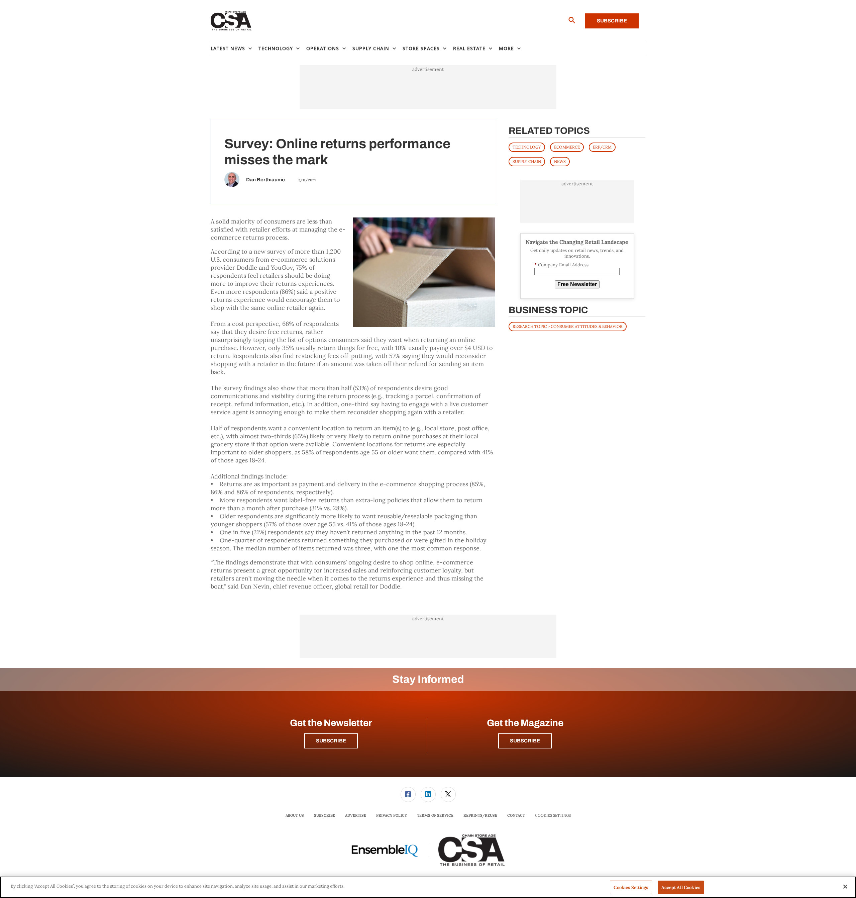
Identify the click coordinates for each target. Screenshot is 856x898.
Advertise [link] (355, 815)
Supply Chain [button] (370, 48)
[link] (408, 794)
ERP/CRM (602, 147)
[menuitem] (234, 48)
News (560, 161)
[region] (428, 887)
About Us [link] (295, 815)
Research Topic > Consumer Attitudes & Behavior (568, 326)
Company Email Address (561, 265)
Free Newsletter (577, 284)
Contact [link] (516, 815)
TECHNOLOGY (527, 147)
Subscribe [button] (331, 740)
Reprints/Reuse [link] (480, 815)
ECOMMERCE (567, 147)
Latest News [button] (228, 48)
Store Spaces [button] (421, 48)
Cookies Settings (553, 815)
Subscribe (612, 20)
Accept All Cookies (680, 887)
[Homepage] (231, 21)
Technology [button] (275, 48)
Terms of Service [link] (435, 815)
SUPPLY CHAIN (527, 161)
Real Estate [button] (469, 48)
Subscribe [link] (324, 815)
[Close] (845, 886)
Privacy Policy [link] (391, 815)
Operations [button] (322, 48)
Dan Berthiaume (265, 179)
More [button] (506, 48)
